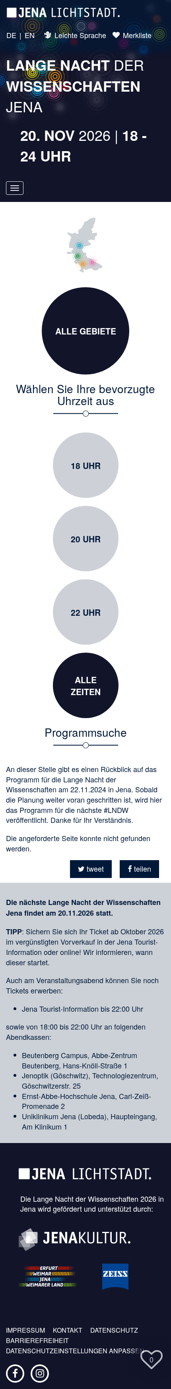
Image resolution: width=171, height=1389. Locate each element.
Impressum (25, 1330)
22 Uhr (86, 612)
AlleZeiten (86, 685)
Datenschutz (114, 1330)
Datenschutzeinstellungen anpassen (75, 1351)
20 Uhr (86, 539)
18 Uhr (86, 465)
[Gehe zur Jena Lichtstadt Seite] (63, 11)
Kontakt (67, 1330)
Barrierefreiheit (37, 1340)
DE (11, 35)
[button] (91, 869)
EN (30, 35)
